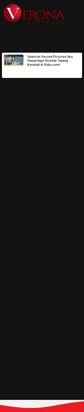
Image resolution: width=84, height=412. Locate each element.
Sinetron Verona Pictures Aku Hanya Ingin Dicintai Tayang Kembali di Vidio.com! (50, 61)
